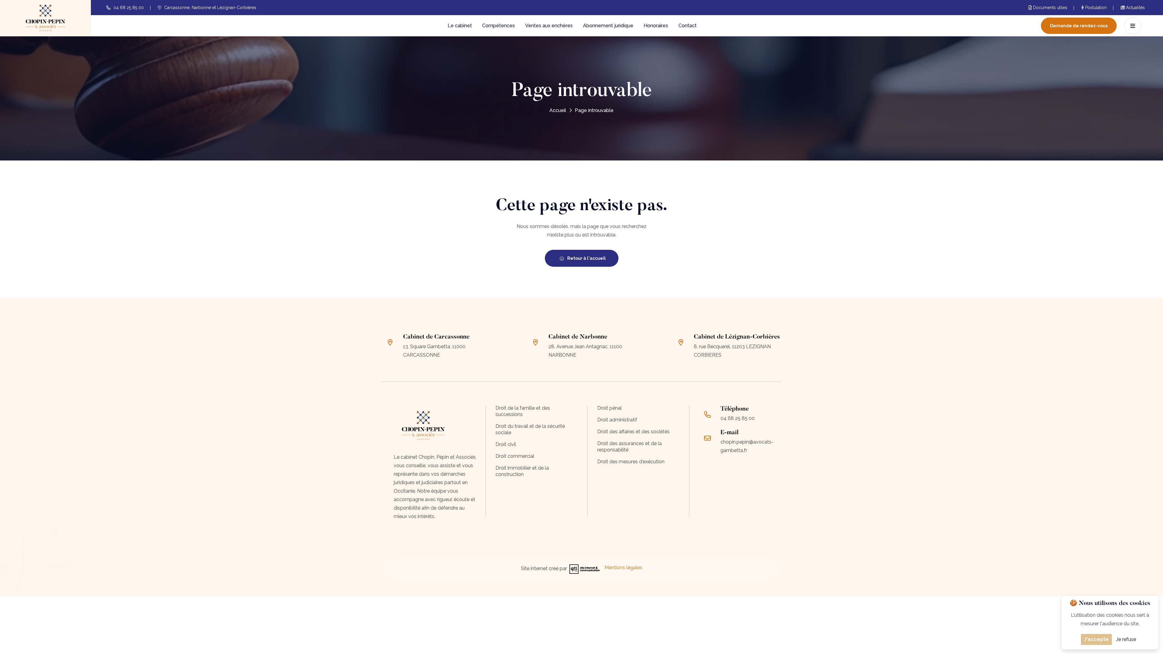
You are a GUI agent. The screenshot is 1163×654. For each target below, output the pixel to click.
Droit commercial (514, 456)
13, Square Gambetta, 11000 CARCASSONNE (434, 351)
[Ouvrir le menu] (1132, 25)
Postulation (1095, 7)
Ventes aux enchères (549, 25)
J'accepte (1096, 639)
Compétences (498, 25)
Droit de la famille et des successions (522, 411)
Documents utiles (1049, 7)
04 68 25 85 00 (129, 7)
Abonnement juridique (608, 25)
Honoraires (656, 25)
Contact (687, 25)
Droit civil (505, 444)
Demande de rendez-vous (1079, 25)
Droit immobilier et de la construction (522, 471)
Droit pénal (609, 408)
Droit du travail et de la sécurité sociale (530, 429)
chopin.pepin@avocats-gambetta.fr (747, 446)
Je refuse (1126, 639)
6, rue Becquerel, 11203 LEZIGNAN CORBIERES (732, 351)
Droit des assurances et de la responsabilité (629, 447)
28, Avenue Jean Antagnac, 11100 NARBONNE (585, 351)
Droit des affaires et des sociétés (633, 431)
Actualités (1135, 7)
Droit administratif (617, 420)
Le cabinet (460, 25)
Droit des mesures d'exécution (630, 461)
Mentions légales (623, 567)
